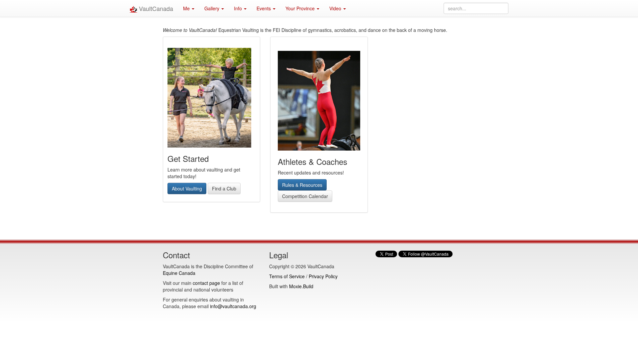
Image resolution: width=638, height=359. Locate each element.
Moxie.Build (301, 286)
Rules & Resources (302, 184)
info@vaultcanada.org (233, 306)
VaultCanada (155, 8)
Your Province (300, 8)
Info (238, 8)
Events (264, 8)
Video (336, 8)
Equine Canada (179, 273)
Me (187, 8)
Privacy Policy (323, 276)
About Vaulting (187, 188)
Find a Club (224, 188)
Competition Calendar (305, 196)
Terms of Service (287, 276)
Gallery (212, 8)
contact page (206, 283)
